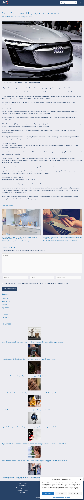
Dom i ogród (6, 301)
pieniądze (71, 240)
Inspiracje (5, 305)
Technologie (12, 17)
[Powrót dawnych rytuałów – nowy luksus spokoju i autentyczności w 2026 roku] (34, 401)
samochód (29, 17)
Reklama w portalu (22, 490)
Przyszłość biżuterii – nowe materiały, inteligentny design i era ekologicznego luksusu (30, 393)
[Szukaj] (76, 2)
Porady (4, 311)
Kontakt (22, 492)
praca (75, 240)
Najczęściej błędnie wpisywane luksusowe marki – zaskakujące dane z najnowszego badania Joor (34, 444)
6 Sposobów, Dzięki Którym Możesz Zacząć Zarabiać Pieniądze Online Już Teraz (62, 237)
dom (17, 240)
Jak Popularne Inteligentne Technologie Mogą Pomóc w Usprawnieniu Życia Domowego (19, 238)
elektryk (23, 17)
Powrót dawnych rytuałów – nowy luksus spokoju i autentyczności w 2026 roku (28, 410)
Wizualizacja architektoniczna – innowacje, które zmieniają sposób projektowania (29, 359)
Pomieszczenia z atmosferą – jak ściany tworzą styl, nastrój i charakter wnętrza (28, 376)
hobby (62, 240)
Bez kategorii (6, 298)
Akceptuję (48, 493)
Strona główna (22, 483)
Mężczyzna (5, 308)
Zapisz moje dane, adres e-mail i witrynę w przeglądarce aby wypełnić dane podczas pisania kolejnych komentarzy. (36, 283)
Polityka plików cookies (58, 497)
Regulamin (67, 497)
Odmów (61, 493)
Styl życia (5, 314)
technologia (27, 240)
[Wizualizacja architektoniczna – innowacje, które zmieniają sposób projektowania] (34, 350)
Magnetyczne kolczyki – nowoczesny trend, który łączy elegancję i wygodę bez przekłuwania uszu (34, 461)
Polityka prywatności (22, 488)
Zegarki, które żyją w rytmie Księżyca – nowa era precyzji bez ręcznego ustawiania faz (30, 427)
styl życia (21, 240)
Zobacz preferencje (75, 493)
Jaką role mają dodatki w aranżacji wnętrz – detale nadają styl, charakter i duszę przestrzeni (32, 342)
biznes (59, 240)
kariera (66, 240)
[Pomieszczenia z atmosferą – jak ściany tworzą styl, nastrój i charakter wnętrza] (34, 367)
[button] (81, 479)
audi (19, 17)
